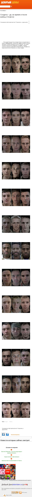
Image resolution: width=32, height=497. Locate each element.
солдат (14, 45)
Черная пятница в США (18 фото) (11, 456)
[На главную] (10, 2)
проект (20, 43)
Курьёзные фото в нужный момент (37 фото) (12, 460)
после (25, 45)
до (16, 45)
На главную (2, 10)
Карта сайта (9, 495)
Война (11, 421)
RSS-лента (24, 492)
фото (27, 46)
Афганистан (9, 43)
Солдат (6, 421)
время (20, 45)
